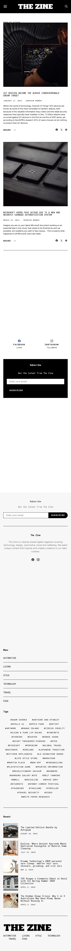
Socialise (32, 780)
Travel (7, 692)
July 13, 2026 (28, 852)
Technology (9, 684)
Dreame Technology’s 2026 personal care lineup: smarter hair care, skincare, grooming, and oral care (41, 863)
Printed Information (50, 767)
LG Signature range (51, 754)
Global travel (53, 745)
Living (7, 666)
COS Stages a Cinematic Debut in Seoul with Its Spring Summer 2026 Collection (44, 881)
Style (6, 675)
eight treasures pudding (29, 741)
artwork (11, 728)
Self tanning (52, 775)
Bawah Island (30, 728)
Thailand (35, 788)
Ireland (29, 750)
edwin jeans (51, 737)
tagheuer (18, 788)
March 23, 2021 (11, 220)
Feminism (32, 745)
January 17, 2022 (12, 101)
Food (5, 701)
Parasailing (55, 762)
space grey (51, 780)
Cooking (17, 737)
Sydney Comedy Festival (44, 784)
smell (16, 780)
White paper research (36, 797)
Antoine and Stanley (46, 720)
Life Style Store (26, 758)
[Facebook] (33, 559)
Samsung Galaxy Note (24, 775)
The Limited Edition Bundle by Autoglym (39, 828)
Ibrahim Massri (34, 101)
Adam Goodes (19, 720)
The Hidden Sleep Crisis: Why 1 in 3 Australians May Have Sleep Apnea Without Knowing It (43, 898)
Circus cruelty (55, 728)
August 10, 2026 (29, 834)
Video (49, 792)
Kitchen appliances (20, 754)
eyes (54, 741)
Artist (55, 724)
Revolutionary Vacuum (27, 771)
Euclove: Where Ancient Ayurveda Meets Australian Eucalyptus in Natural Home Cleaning (44, 846)
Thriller (53, 788)
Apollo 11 (18, 724)
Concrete (53, 732)
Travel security (29, 792)
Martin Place (16, 762)
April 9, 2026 (28, 887)
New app (36, 762)
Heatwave (12, 750)
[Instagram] (38, 559)
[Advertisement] (35, 293)
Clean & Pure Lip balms (27, 732)
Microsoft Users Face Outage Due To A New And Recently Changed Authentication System (31, 213)
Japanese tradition (52, 750)
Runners (52, 771)
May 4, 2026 (27, 870)
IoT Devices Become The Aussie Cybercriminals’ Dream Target (31, 94)
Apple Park (37, 724)
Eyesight (14, 745)
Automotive (9, 658)
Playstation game (19, 767)
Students (17, 784)
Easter (33, 737)
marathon (49, 758)
